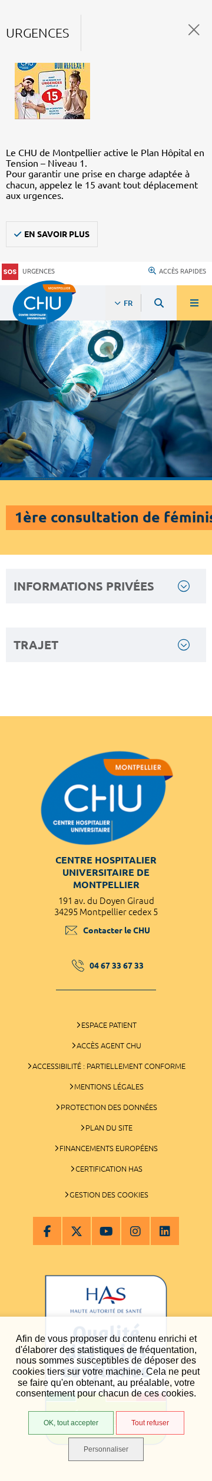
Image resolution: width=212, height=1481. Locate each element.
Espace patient (109, 1025)
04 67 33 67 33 (117, 965)
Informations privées (84, 586)
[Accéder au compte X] (76, 1231)
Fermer (194, 29)
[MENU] (194, 303)
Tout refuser (150, 1423)
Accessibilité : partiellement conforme (109, 1066)
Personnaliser (106, 1449)
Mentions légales (109, 1086)
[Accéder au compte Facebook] (47, 1231)
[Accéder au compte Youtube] (106, 1231)
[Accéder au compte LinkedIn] (165, 1231)
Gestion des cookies (108, 1194)
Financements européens (108, 1148)
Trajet (36, 645)
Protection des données (109, 1107)
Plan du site (108, 1128)
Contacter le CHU (116, 930)
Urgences (38, 271)
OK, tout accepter (71, 1423)
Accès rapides (182, 271)
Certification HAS (109, 1169)
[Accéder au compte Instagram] (135, 1231)
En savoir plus (57, 234)
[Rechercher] (159, 303)
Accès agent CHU (109, 1045)
